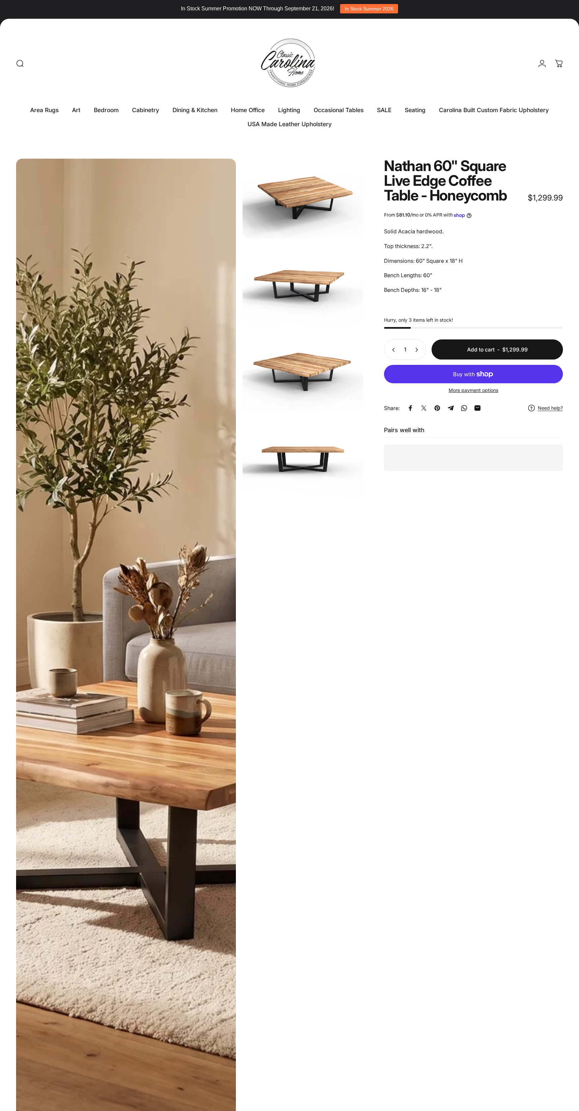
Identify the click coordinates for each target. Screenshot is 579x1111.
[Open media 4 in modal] (303, 372)
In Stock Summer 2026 (369, 8)
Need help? (550, 408)
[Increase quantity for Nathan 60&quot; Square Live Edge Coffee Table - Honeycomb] (418, 350)
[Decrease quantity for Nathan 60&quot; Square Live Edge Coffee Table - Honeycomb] (392, 350)
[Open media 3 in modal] (303, 285)
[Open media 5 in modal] (303, 458)
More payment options (473, 390)
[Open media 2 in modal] (303, 199)
